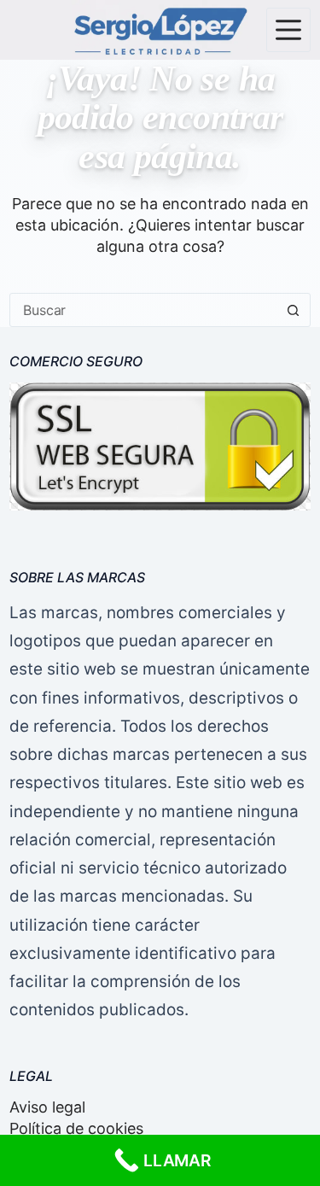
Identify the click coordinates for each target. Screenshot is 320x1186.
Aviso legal (47, 1107)
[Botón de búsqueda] (293, 310)
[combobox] (143, 310)
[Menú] (288, 30)
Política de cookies (76, 1128)
